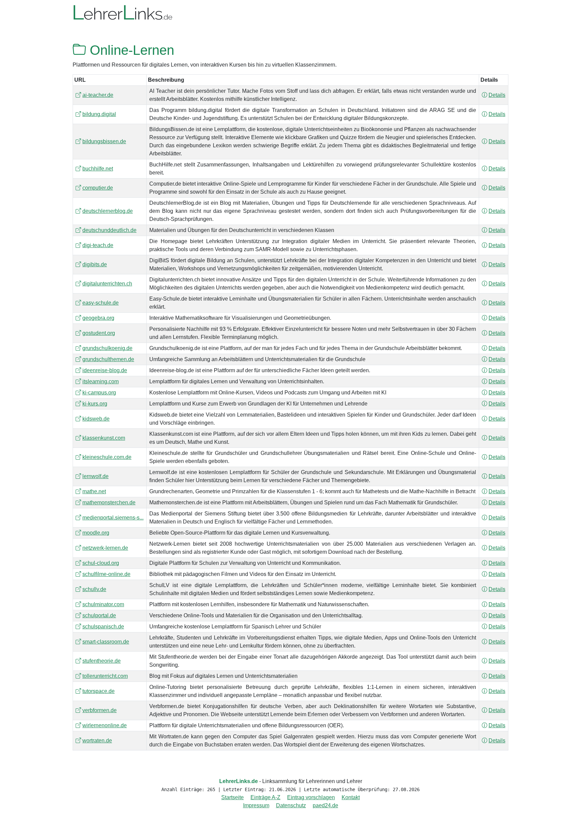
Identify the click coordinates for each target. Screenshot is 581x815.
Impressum (256, 805)
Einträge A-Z (265, 797)
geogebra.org (98, 318)
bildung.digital (99, 114)
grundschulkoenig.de (107, 348)
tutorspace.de (98, 691)
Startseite (232, 797)
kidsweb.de (96, 419)
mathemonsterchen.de (108, 502)
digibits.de (94, 264)
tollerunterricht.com (105, 676)
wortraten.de (97, 740)
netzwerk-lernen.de (105, 548)
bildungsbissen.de (104, 141)
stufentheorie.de (101, 661)
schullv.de (94, 589)
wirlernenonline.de (104, 725)
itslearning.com (100, 381)
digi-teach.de (97, 245)
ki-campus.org (99, 392)
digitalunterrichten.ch (107, 283)
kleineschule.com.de (106, 457)
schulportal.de (99, 615)
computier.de (97, 188)
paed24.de (325, 805)
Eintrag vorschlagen (311, 797)
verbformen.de (99, 710)
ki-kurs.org (94, 403)
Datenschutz (291, 805)
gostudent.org (98, 333)
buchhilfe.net (97, 168)
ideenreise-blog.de (104, 370)
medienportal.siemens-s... (113, 517)
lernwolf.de (95, 476)
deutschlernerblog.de (107, 211)
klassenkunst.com (103, 438)
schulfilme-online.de (106, 574)
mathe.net (94, 491)
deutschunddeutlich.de (109, 230)
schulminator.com (103, 604)
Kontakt (351, 797)
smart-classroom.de (105, 642)
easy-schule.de (100, 303)
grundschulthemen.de (108, 359)
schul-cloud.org (100, 563)
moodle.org (95, 533)
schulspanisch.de (103, 626)
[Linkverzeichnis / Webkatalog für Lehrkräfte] (123, 13)
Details (497, 95)
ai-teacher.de (97, 95)
